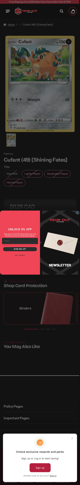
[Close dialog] (76, 213)
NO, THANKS (18, 255)
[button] (8, 11)
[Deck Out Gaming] (26, 11)
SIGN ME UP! (18, 249)
